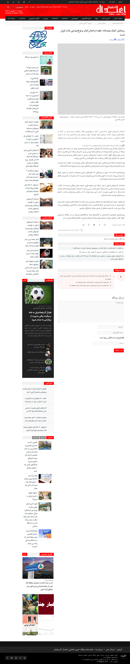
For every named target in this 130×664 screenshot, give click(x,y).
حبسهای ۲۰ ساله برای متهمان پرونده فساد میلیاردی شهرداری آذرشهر (34, 429)
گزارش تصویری (34, 18)
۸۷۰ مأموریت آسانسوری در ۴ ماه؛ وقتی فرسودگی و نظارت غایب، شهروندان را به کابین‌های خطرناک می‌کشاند (32, 102)
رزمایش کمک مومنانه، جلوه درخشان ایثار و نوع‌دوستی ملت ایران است (93, 33)
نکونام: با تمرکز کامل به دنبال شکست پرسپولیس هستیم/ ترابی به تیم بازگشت (97, 248)
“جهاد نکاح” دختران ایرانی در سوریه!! (31, 496)
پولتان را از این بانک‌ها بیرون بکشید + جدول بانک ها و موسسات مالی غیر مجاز (30, 482)
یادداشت (22, 18)
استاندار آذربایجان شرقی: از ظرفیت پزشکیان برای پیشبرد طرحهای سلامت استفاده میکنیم (32, 205)
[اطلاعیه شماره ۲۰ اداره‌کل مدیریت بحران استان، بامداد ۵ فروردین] (46, 604)
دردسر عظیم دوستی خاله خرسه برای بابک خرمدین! (36, 345)
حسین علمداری (120, 119)
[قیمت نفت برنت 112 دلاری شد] (46, 625)
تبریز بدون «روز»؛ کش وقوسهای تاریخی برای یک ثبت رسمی (31, 70)
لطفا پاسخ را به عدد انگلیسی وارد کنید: (111, 337)
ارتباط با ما (11, 18)
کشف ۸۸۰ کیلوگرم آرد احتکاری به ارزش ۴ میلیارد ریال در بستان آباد (100, 252)
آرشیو (120, 2)
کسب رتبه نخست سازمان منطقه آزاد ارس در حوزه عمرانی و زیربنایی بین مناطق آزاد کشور (39, 586)
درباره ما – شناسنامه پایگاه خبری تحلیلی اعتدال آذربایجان (87, 2)
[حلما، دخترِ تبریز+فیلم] (30, 604)
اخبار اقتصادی (86, 18)
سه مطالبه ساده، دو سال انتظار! (36, 352)
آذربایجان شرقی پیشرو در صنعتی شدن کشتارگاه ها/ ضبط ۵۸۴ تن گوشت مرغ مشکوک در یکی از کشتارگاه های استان (91, 257)
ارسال (119, 39)
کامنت (35, 437)
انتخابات (55, 18)
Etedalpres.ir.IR (102, 661)
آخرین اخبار (106, 18)
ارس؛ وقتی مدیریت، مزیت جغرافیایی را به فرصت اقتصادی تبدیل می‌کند (36, 370)
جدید (43, 437)
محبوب (50, 437)
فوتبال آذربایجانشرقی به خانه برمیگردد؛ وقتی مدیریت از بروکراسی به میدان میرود (40, 316)
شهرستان (75, 18)
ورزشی (45, 18)
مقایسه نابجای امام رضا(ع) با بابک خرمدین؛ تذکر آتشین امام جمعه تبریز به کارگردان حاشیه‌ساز (32, 268)
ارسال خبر (112, 2)
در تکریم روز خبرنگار (32, 57)
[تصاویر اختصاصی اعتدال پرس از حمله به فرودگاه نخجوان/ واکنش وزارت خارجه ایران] (30, 625)
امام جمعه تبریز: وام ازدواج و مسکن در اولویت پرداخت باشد (32, 242)
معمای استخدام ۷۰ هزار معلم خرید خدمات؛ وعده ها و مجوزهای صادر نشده (35, 420)
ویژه (96, 18)
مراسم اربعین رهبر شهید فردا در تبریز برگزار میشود (32, 253)
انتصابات (65, 18)
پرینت (111, 39)
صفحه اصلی (118, 18)
